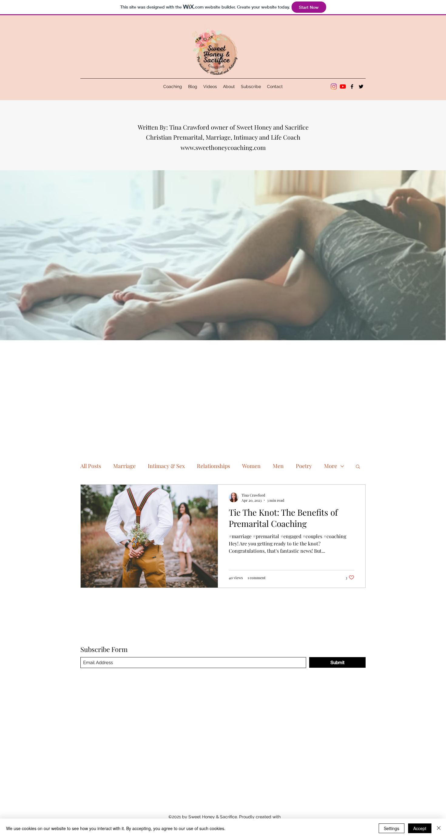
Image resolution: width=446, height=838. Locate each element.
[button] (358, 467)
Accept (419, 828)
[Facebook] (352, 86)
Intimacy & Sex (166, 466)
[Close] (438, 828)
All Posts (90, 466)
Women (251, 466)
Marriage (124, 466)
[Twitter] (361, 86)
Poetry (304, 466)
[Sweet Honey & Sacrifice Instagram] (334, 86)
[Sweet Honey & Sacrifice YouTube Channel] (343, 86)
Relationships (213, 466)
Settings (391, 828)
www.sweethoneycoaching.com (223, 147)
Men (278, 466)
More (330, 466)
